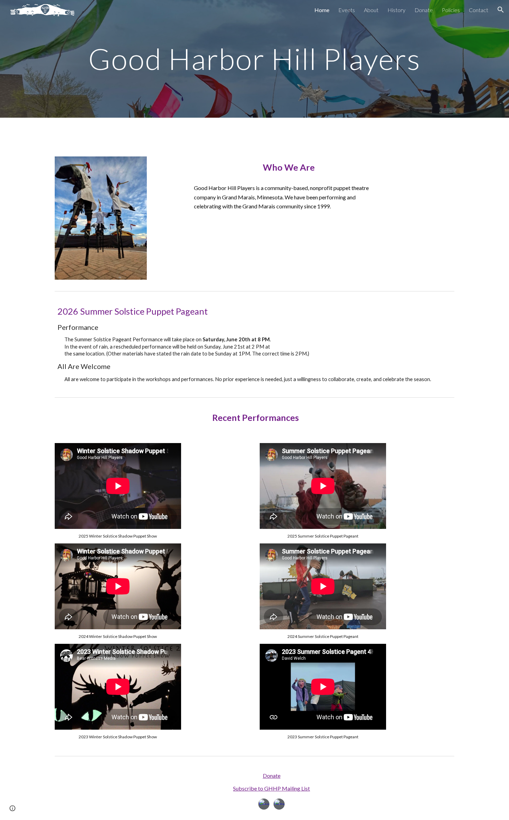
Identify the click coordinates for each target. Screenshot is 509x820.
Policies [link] (451, 10)
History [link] (396, 10)
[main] (254, 58)
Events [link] (346, 10)
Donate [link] (423, 10)
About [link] (371, 10)
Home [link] (321, 10)
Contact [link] (478, 10)
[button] (500, 9)
